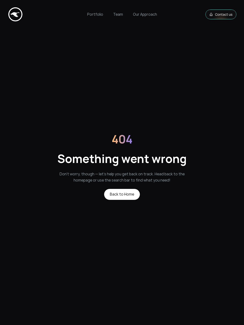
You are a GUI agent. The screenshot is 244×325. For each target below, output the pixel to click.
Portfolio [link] (95, 14)
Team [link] (118, 14)
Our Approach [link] (145, 14)
